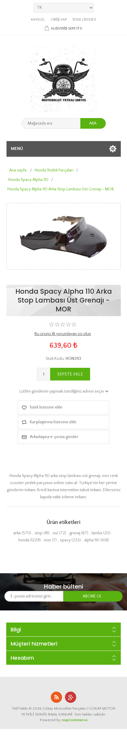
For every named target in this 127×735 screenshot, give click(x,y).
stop (39, 533)
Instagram (70, 697)
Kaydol (38, 20)
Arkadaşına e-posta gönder (54, 437)
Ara (93, 123)
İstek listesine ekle (46, 407)
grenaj (74, 533)
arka (17, 533)
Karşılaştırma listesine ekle (53, 422)
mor (47, 540)
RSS (56, 697)
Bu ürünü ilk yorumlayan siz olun (63, 333)
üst (55, 533)
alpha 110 (92, 540)
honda (23, 540)
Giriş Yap (59, 20)
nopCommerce (74, 720)
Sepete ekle (70, 374)
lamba (97, 533)
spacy (65, 540)
